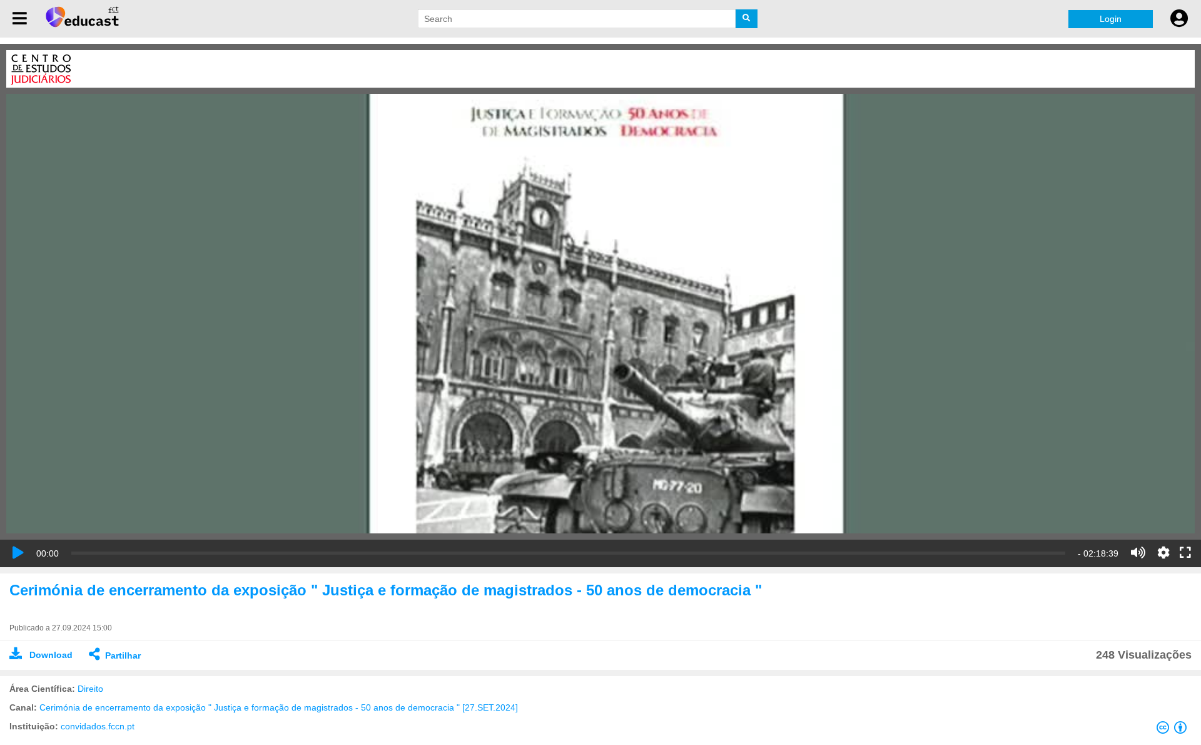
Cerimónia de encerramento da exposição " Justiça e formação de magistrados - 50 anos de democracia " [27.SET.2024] (278, 707)
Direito (90, 689)
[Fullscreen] (1185, 553)
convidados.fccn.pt (97, 726)
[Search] (747, 18)
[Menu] (20, 19)
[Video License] (1174, 730)
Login (1111, 19)
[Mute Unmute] (1138, 553)
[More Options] (1163, 553)
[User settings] (1179, 18)
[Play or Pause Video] (18, 553)
